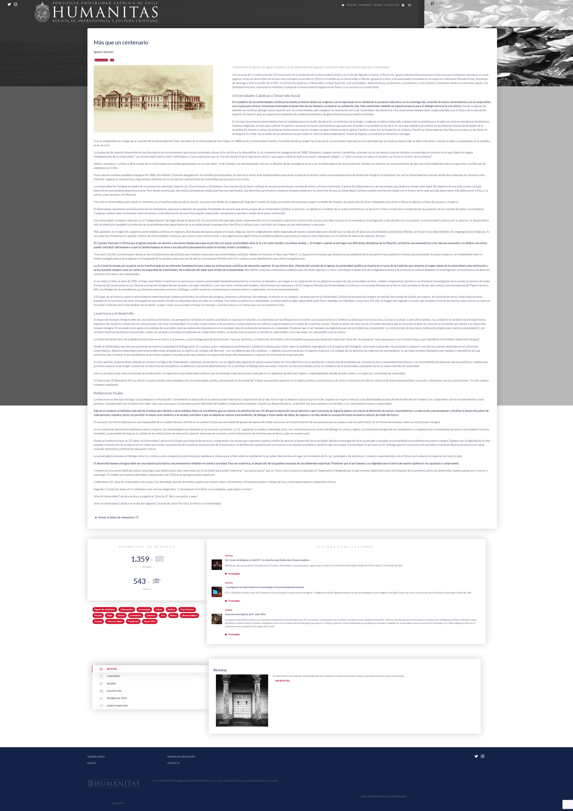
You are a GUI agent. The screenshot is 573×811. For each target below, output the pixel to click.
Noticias (229, 556)
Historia (121, 615)
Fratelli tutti (133, 621)
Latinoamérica (126, 609)
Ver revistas (282, 681)
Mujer (109, 615)
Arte (163, 615)
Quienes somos (96, 756)
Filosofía (98, 615)
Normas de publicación (181, 756)
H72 (112, 60)
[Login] (403, 4)
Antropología (144, 609)
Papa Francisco (187, 609)
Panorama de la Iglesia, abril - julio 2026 (245, 614)
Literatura (150, 615)
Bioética (171, 609)
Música (173, 615)
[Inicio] (343, 5)
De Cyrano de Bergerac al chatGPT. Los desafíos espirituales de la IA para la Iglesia (267, 559)
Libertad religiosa (189, 615)
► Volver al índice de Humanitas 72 (116, 517)
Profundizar (234, 573)
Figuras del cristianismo (104, 609)
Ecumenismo (135, 615)
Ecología (98, 621)
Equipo (91, 763)
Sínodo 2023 (149, 621)
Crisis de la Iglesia (115, 621)
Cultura (158, 609)
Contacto (173, 763)
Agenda (228, 610)
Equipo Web (136, 803)
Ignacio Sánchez (101, 60)
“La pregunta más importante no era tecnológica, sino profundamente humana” (264, 587)
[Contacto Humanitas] (409, 5)
